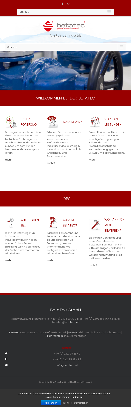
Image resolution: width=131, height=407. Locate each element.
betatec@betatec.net (65, 322)
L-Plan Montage (54, 336)
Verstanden (51, 403)
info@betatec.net (67, 365)
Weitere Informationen (75, 403)
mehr (8, 159)
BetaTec (14, 332)
